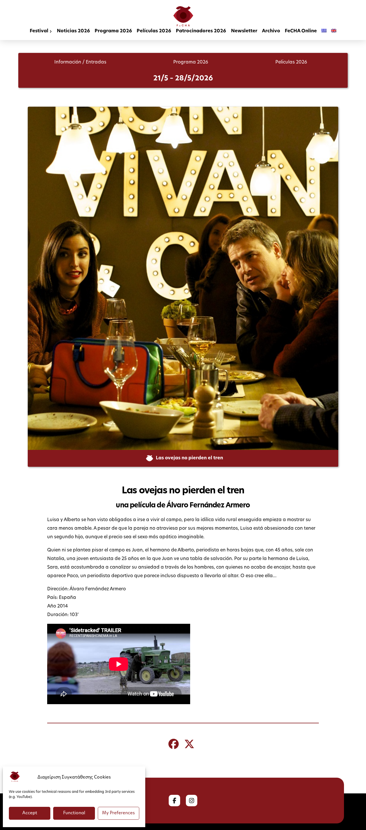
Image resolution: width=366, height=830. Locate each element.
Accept (29, 813)
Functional (74, 813)
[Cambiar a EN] (334, 31)
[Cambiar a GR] (324, 31)
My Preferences (118, 813)
